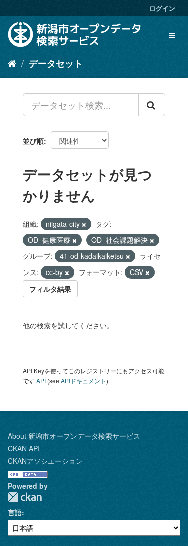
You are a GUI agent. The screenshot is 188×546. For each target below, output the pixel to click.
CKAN (25, 497)
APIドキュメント (83, 380)
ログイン (162, 8)
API (41, 380)
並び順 (33, 140)
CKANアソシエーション (45, 461)
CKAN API (24, 448)
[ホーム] (12, 62)
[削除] (84, 224)
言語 (15, 512)
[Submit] (151, 104)
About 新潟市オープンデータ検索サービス (74, 436)
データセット (56, 63)
